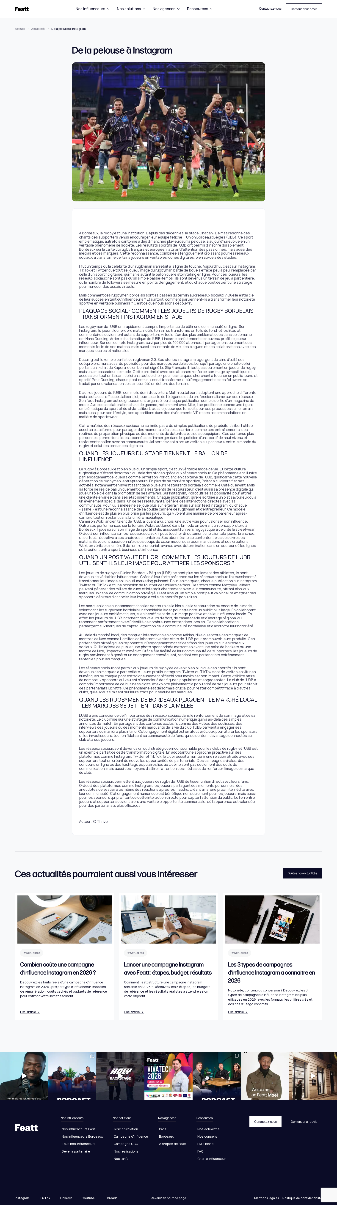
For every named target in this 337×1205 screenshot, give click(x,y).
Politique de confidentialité (302, 1198)
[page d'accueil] (22, 9)
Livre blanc (205, 1144)
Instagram (22, 1198)
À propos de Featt (172, 1144)
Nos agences (164, 9)
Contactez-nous (270, 8)
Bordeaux (166, 1136)
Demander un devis (304, 9)
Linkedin (66, 1198)
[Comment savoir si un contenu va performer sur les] (24, 1076)
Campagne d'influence (131, 1136)
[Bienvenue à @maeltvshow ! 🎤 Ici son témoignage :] (265, 1076)
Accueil (20, 29)
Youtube (89, 1198)
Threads (111, 1198)
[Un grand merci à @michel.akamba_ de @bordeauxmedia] (72, 1076)
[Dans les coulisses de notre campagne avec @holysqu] (120, 1076)
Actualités (38, 29)
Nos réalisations (126, 1151)
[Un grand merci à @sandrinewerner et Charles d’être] (217, 1076)
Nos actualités (208, 1129)
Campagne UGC (126, 1144)
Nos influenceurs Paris (79, 1129)
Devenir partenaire (76, 1151)
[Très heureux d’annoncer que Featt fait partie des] (168, 1076)
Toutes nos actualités (302, 873)
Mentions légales (266, 1198)
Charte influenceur (211, 1158)
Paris (162, 1129)
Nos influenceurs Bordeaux (82, 1136)
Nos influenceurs (90, 9)
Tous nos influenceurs (79, 1144)
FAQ (200, 1151)
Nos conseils (207, 1136)
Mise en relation (126, 1129)
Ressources (197, 9)
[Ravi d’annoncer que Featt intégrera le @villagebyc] (313, 1076)
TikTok (45, 1198)
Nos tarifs (121, 1158)
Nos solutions (129, 9)
